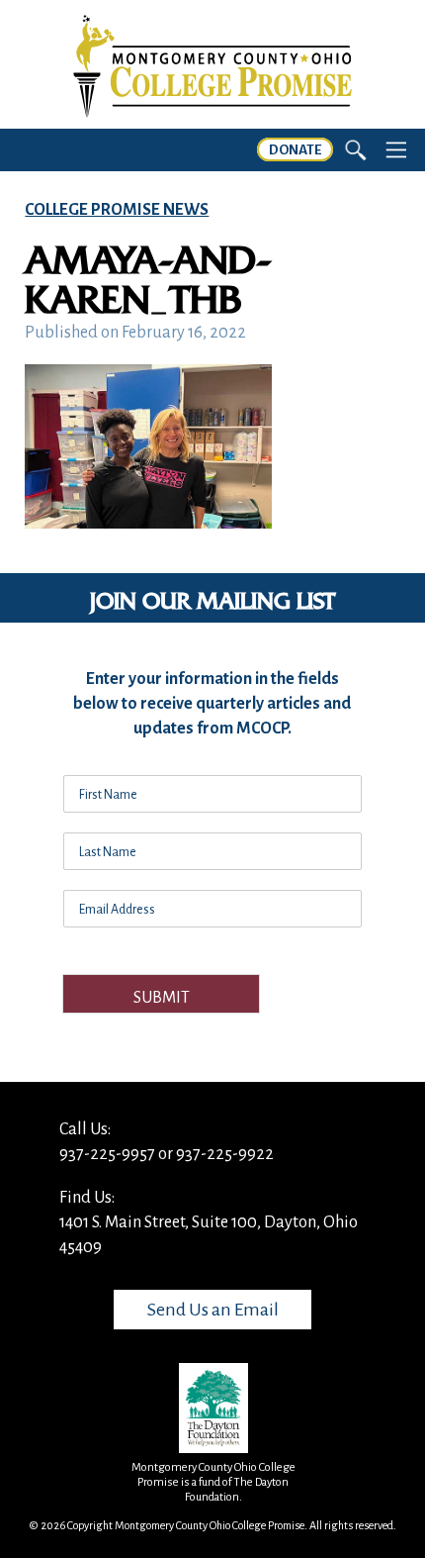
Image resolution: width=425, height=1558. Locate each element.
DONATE (295, 150)
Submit (161, 998)
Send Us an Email (213, 1309)
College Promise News (117, 210)
